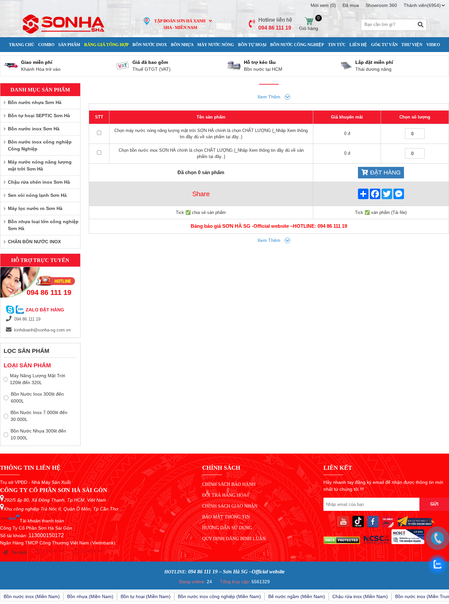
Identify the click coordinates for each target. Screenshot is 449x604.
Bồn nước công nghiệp (297, 44)
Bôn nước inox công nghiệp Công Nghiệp (40, 145)
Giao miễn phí (36, 62)
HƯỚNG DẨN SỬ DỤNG (227, 527)
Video (433, 44)
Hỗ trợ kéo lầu (260, 62)
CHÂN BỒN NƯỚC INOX (34, 241)
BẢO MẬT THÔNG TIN (226, 516)
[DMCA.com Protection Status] (341, 542)
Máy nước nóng (215, 44)
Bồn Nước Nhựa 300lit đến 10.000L (38, 434)
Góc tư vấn (384, 44)
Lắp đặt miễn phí (374, 62)
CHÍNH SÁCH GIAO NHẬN (229, 506)
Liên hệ (358, 44)
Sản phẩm (69, 44)
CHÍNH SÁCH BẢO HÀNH (228, 484)
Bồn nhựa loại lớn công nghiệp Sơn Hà (43, 225)
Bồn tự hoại (252, 44)
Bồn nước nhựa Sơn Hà (34, 102)
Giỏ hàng (309, 21)
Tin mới (19, 552)
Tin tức (337, 44)
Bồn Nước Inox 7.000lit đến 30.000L (39, 416)
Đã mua (351, 5)
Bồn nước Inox (149, 44)
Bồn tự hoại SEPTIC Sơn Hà (39, 115)
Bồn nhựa (182, 44)
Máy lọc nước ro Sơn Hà (35, 208)
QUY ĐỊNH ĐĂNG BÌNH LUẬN (234, 538)
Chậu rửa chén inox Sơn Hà (39, 182)
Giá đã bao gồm (150, 62)
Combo (46, 44)
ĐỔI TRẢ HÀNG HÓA (224, 495)
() (323, 5)
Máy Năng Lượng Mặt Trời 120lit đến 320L (37, 379)
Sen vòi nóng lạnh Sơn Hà (37, 195)
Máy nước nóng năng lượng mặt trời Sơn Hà (40, 165)
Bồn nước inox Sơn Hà (33, 128)
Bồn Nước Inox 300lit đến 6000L (37, 397)
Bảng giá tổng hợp (106, 44)
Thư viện (411, 44)
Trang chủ (21, 44)
